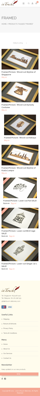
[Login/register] (32, 3)
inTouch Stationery (25, 391)
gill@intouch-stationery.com (11, 301)
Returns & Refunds (9, 324)
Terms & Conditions (10, 333)
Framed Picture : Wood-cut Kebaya (20, 138)
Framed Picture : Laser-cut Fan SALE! (20, 201)
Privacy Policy (8, 328)
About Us (6, 349)
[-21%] (20, 188)
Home (4, 24)
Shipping (6, 319)
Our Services (7, 353)
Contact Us (7, 358)
